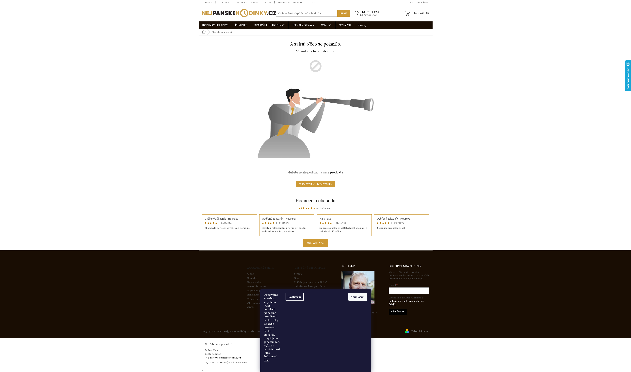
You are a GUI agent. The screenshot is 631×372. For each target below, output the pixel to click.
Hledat (343, 13)
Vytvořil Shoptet (420, 331)
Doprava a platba (247, 2)
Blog (268, 2)
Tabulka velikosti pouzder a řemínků (309, 288)
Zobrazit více (315, 243)
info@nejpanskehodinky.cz (225, 357)
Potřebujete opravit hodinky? (310, 282)
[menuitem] (215, 25)
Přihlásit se (397, 311)
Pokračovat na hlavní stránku (315, 184)
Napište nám (254, 282)
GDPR (250, 307)
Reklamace (253, 294)
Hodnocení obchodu (290, 2)
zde (266, 360)
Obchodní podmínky (259, 303)
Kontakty (224, 2)
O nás (208, 2)
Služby (298, 273)
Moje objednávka (256, 286)
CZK (409, 2)
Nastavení (294, 297)
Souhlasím (357, 297)
